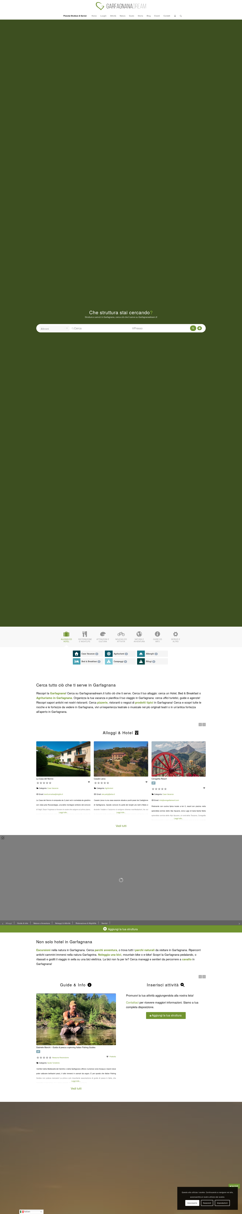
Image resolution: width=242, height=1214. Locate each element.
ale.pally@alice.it (108, 794)
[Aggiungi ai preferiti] (89, 782)
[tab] (66, 637)
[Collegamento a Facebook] (199, 6)
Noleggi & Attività (62, 923)
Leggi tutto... (63, 812)
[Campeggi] (109, 661)
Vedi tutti (121, 826)
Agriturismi (120, 653)
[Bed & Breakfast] (77, 661)
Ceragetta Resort (159, 778)
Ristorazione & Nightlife (86, 923)
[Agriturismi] (109, 654)
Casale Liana (99, 778)
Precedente (200, 724)
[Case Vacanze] (77, 654)
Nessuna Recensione (150, 1057)
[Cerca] (180, 15)
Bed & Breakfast (90, 661)
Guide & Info (22, 923)
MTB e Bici (141, 1063)
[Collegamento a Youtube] (204, 6)
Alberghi (151, 653)
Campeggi (120, 661)
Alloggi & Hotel (118, 732)
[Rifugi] (141, 661)
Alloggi (9, 923)
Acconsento (192, 1203)
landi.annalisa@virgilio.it (53, 794)
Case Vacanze (89, 653)
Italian (27, 1211)
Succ (204, 724)
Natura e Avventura (41, 923)
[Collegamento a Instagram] (195, 6)
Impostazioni (222, 1203)
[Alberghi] (141, 654)
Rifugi (150, 661)
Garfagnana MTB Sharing (137, 1047)
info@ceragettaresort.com (169, 800)
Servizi (105, 923)
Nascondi (207, 1203)
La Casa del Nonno (44, 778)
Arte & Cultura (73, 984)
